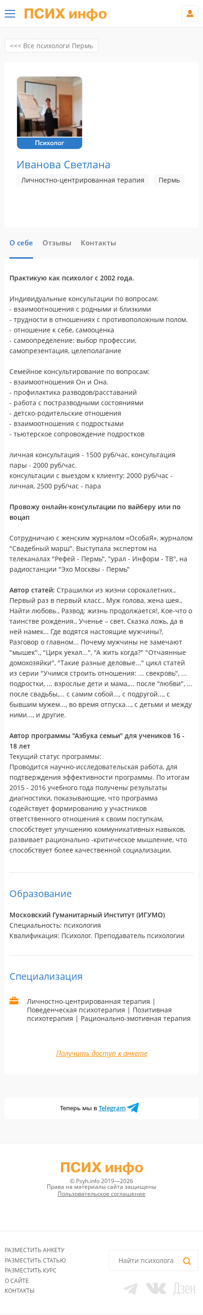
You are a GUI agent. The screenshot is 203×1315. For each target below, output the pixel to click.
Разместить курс (31, 1270)
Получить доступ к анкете (101, 1053)
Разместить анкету (34, 1250)
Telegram (112, 1108)
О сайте (17, 1281)
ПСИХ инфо (65, 14)
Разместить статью (35, 1260)
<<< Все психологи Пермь (51, 45)
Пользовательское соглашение (101, 1194)
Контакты (19, 1291)
